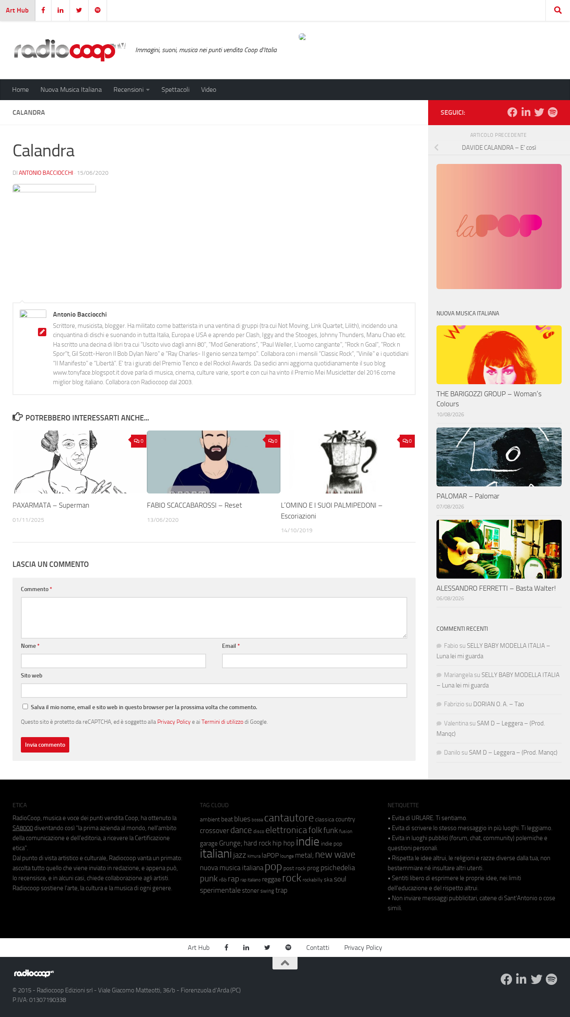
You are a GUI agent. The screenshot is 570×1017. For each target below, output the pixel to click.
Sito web (32, 675)
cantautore (289, 817)
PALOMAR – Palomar (467, 496)
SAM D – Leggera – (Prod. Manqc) (513, 752)
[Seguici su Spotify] (552, 112)
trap (281, 890)
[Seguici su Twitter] (539, 112)
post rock (294, 868)
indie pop (331, 843)
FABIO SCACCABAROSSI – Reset (194, 505)
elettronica (286, 830)
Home (20, 89)
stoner (250, 890)
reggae (271, 879)
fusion (345, 831)
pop (273, 866)
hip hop (283, 843)
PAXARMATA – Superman (51, 505)
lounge (287, 856)
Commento (36, 589)
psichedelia (337, 867)
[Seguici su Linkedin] (526, 112)
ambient (210, 819)
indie (308, 841)
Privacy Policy (174, 721)
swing (267, 891)
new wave (335, 854)
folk (315, 830)
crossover (214, 830)
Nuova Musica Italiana (71, 89)
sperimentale (220, 890)
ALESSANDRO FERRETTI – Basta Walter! (496, 588)
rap (233, 879)
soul (340, 879)
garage (209, 843)
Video (208, 89)
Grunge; (230, 843)
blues (242, 818)
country (345, 819)
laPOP (270, 855)
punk (209, 879)
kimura (253, 856)
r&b (223, 879)
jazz (239, 855)
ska (328, 879)
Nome (30, 645)
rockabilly (313, 880)
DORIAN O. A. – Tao (498, 704)
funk (330, 830)
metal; (304, 855)
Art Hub (17, 10)
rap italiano (250, 880)
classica (324, 819)
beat (227, 819)
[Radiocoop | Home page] (70, 50)
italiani (216, 853)
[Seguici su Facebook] (512, 112)
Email (231, 645)
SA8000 (23, 828)
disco (258, 831)
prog (313, 868)
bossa (257, 820)
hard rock (257, 843)
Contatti (317, 948)
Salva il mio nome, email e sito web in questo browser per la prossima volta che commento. (144, 707)
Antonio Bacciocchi (46, 172)
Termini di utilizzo (222, 721)
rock (291, 877)
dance (241, 830)
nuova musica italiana (231, 867)
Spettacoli (175, 89)
